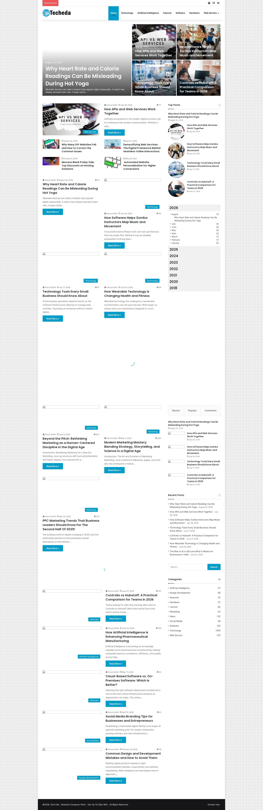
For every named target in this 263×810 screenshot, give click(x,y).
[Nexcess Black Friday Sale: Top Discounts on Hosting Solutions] (51, 161)
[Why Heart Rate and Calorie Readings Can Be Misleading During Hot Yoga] (87, 60)
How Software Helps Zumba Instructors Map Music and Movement (198, 51)
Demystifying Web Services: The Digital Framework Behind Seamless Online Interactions (141, 148)
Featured (174, 597)
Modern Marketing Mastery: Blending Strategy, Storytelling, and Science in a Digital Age (132, 446)
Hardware (194, 13)
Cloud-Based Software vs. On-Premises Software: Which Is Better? (129, 680)
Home (113, 13)
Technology (127, 13)
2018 (173, 288)
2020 (174, 281)
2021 (173, 275)
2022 (174, 268)
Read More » (114, 132)
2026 (174, 207)
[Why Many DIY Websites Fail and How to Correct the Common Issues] (51, 144)
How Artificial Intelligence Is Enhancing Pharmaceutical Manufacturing (127, 636)
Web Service (210, 13)
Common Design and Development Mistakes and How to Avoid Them (133, 755)
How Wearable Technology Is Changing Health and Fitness (127, 293)
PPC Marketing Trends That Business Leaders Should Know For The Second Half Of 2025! (71, 524)
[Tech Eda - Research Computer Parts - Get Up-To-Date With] (56, 13)
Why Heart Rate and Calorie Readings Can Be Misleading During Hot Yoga (83, 76)
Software (180, 13)
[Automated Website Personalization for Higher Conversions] (112, 162)
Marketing (175, 611)
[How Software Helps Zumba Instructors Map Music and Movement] (199, 42)
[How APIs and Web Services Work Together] (154, 42)
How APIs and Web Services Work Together (153, 53)
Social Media (176, 621)
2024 (174, 255)
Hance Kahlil (112, 105)
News (172, 616)
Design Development (180, 593)
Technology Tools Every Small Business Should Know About (153, 87)
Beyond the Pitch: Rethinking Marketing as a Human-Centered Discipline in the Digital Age (69, 442)
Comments (210, 410)
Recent (176, 410)
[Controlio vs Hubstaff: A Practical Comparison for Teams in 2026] (199, 78)
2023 (174, 262)
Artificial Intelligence (148, 13)
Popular (192, 410)
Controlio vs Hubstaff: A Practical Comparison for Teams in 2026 (198, 87)
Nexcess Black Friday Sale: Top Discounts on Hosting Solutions (78, 165)
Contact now (214, 804)
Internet (167, 13)
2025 (174, 249)
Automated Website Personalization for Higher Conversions (139, 165)
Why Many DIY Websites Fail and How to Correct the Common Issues (79, 148)
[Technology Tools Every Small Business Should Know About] (154, 78)
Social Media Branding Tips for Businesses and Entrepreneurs (129, 718)
